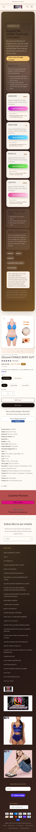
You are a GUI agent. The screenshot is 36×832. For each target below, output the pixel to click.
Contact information (13, 828)
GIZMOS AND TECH (9, 656)
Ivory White (25, 385)
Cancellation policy (24, 828)
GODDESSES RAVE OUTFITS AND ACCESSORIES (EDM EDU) (17, 630)
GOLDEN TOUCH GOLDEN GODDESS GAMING (17, 625)
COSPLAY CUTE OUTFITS (11, 621)
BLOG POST (7, 673)
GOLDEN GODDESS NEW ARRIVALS (14, 573)
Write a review (18, 502)
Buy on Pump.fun (18, 108)
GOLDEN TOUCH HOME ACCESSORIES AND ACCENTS (16, 637)
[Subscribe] (30, 539)
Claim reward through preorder (15, 58)
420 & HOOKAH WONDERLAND (12, 660)
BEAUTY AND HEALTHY (10, 608)
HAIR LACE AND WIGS (10, 569)
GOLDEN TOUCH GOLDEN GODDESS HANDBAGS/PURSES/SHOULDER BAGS (15, 589)
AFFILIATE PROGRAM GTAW (11, 677)
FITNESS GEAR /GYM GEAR (11, 604)
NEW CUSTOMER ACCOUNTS (12, 553)
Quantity (3, 389)
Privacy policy (20, 825)
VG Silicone (18, 378)
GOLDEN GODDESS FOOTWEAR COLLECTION (16, 583)
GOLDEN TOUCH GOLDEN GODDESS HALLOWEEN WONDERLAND (18, 651)
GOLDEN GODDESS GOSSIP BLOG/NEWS (15, 668)
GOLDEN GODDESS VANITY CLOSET (14, 565)
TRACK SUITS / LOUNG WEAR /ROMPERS (15, 617)
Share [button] (5, 486)
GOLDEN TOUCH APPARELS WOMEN (17, 823)
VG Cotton (6, 378)
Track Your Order (9, 681)
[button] (4, 7)
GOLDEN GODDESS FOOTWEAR (13, 613)
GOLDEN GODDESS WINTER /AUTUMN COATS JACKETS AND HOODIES (16, 595)
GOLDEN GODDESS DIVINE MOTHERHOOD (16, 642)
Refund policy (11, 825)
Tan (4, 385)
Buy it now (18, 405)
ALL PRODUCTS (8, 561)
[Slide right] (22, 351)
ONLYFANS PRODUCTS (10, 664)
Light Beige (13, 385)
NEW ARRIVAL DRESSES (10, 600)
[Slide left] (14, 351)
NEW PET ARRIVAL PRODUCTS (12, 646)
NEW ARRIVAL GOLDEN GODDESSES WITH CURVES (16, 578)
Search (6, 557)
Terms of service (29, 825)
